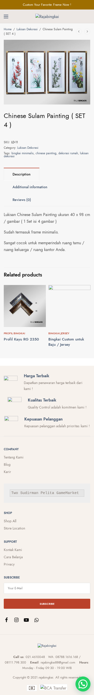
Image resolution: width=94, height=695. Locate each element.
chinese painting (46, 153)
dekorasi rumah (68, 153)
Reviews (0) (22, 199)
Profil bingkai (14, 333)
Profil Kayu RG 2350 (21, 339)
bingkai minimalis (23, 153)
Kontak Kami (13, 549)
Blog (7, 464)
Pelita (47, 493)
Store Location (14, 528)
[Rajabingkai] (47, 16)
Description (22, 174)
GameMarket (67, 493)
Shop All (10, 521)
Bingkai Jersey (58, 333)
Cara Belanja (13, 557)
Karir (7, 471)
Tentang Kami (14, 457)
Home (8, 29)
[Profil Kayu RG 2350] (25, 306)
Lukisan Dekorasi (27, 29)
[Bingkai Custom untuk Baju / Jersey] (69, 306)
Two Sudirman (24, 493)
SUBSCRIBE (47, 604)
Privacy (9, 564)
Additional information (30, 187)
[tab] (21, 174)
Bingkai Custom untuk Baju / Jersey (66, 341)
